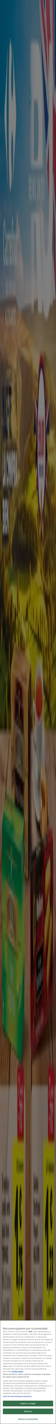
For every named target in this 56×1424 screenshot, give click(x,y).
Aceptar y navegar (28, 1403)
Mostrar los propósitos (28, 1419)
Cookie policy (17, 1371)
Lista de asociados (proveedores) (17, 1396)
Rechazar (28, 1411)
